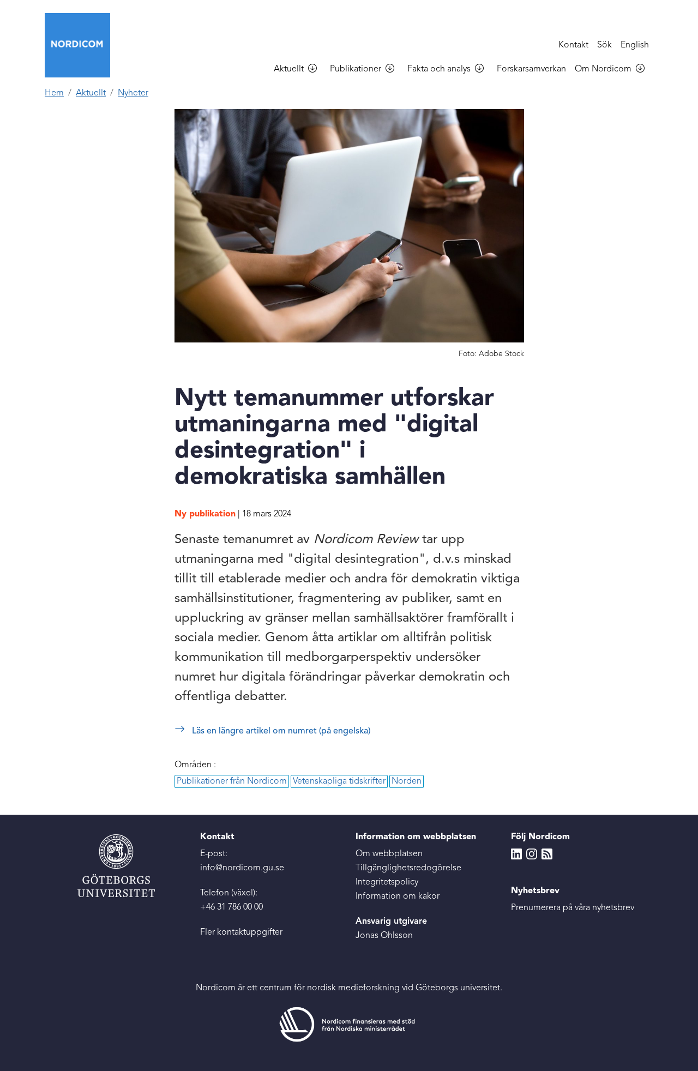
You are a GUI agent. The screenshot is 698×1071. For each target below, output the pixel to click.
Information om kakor (398, 896)
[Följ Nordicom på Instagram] (531, 854)
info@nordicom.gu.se (242, 868)
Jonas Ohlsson (384, 935)
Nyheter (133, 93)
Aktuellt (91, 93)
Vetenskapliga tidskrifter (339, 781)
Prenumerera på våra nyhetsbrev (572, 908)
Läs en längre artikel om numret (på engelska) (281, 731)
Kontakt (573, 45)
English (635, 45)
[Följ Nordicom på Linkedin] (516, 854)
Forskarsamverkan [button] (531, 69)
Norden (407, 781)
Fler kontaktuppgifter (241, 932)
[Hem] (82, 45)
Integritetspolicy (387, 882)
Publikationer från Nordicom (232, 781)
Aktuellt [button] (289, 69)
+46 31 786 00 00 (231, 907)
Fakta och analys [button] (439, 69)
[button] (317, 70)
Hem (54, 93)
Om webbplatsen (389, 854)
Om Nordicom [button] (603, 69)
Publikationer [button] (355, 69)
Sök (604, 45)
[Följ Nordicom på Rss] (546, 854)
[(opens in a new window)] (349, 1024)
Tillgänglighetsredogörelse (408, 868)
